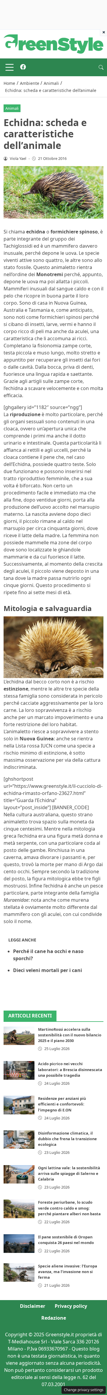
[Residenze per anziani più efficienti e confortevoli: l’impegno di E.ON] (19, 1105)
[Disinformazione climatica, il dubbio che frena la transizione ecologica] (19, 1139)
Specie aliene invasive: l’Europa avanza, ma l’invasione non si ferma (67, 1271)
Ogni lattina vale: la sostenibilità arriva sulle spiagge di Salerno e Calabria (69, 1173)
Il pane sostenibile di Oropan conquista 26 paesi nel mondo (66, 1239)
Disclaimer (32, 1306)
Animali (11, 108)
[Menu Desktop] (9, 67)
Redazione (53, 1318)
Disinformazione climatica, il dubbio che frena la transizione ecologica (67, 1138)
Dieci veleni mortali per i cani (47, 970)
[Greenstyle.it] (53, 43)
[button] (101, 67)
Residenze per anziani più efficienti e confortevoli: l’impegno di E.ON (62, 1104)
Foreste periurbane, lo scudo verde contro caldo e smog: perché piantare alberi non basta (69, 1208)
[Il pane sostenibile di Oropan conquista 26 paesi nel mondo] (19, 1243)
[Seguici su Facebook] (23, 67)
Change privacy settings (83, 1389)
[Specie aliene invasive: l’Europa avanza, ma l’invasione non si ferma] (19, 1272)
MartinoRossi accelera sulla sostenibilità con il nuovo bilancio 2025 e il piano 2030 (69, 1035)
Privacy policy (71, 1306)
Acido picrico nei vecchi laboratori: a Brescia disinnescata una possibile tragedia (70, 1069)
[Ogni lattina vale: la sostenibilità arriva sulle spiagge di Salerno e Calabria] (19, 1174)
